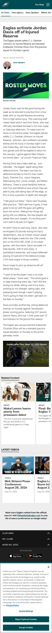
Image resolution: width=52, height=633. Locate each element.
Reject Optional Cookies (26, 619)
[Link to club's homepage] (5, 3)
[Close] (48, 567)
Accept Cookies (26, 627)
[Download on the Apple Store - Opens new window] (15, 556)
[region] (26, 598)
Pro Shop (39, 4)
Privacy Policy (12, 605)
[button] (26, 353)
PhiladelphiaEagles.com (28, 515)
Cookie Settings (26, 611)
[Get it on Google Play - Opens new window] (35, 557)
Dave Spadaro (19, 62)
